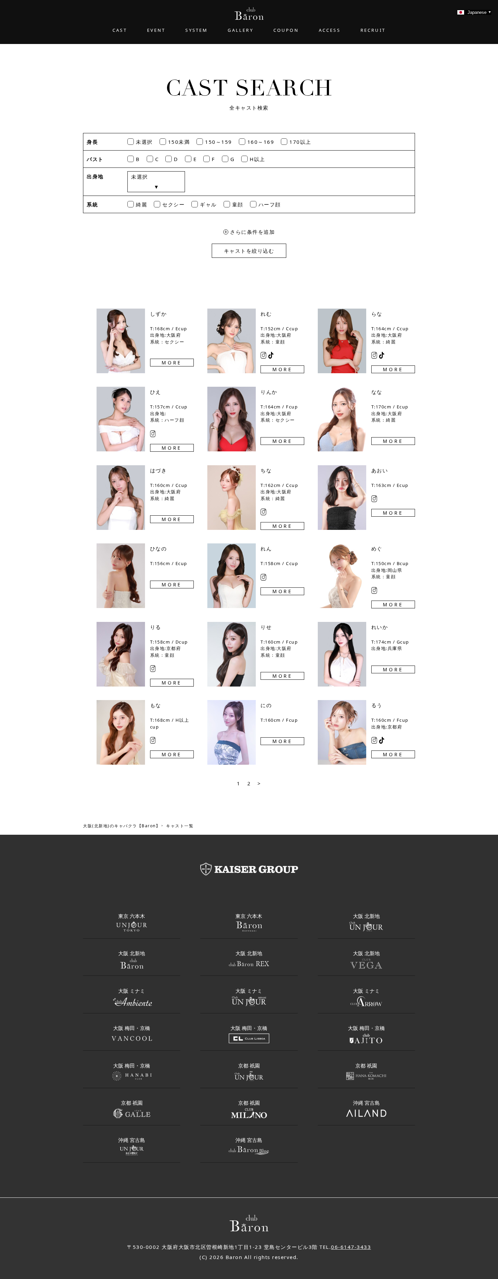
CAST (119, 30)
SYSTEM (196, 30)
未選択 (144, 141)
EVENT (156, 30)
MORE (172, 362)
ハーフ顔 (269, 204)
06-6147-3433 (351, 1246)
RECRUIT (373, 30)
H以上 (257, 159)
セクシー (173, 204)
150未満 (179, 141)
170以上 (300, 141)
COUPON (286, 30)
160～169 (260, 141)
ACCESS (329, 30)
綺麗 (141, 204)
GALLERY (240, 30)
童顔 (237, 204)
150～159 (218, 141)
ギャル (208, 204)
